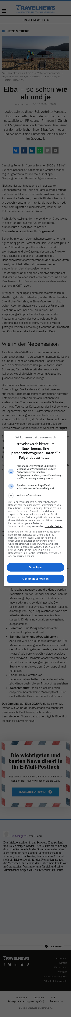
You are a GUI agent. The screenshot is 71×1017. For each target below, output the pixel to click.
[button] (35, 495)
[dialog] (36, 508)
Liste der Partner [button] (53, 526)
